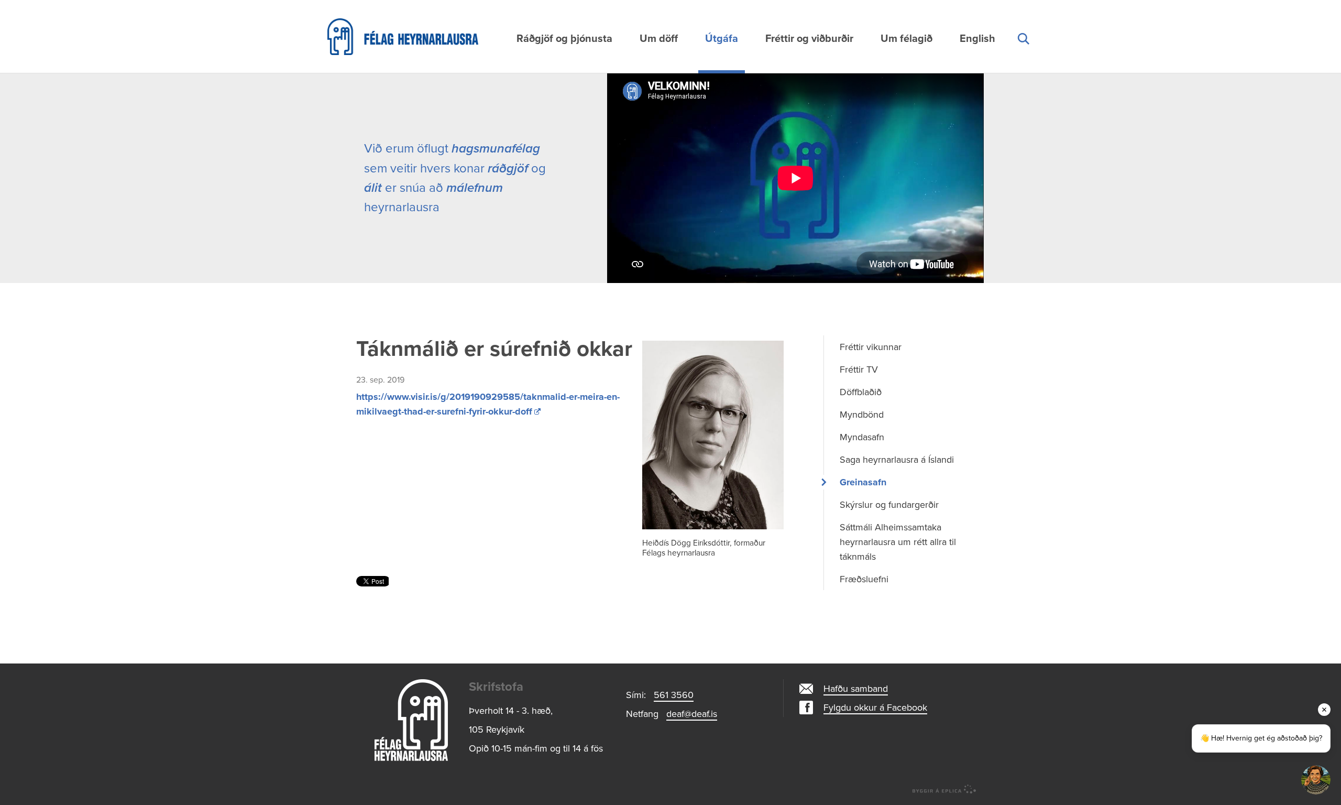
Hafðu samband (855, 688)
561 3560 (674, 695)
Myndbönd (862, 414)
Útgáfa (721, 38)
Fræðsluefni (864, 579)
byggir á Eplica (944, 789)
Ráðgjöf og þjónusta (564, 38)
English (977, 38)
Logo (411, 720)
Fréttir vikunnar (871, 347)
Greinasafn (863, 482)
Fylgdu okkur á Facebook (875, 707)
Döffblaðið (861, 392)
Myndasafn (862, 437)
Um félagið (906, 38)
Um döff (659, 38)
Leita (1023, 50)
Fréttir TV (859, 369)
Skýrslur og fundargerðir (889, 504)
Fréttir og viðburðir (809, 38)
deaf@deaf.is (691, 714)
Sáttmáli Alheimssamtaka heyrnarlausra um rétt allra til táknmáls (898, 541)
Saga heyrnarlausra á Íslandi (897, 459)
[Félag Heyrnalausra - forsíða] (432, 36)
